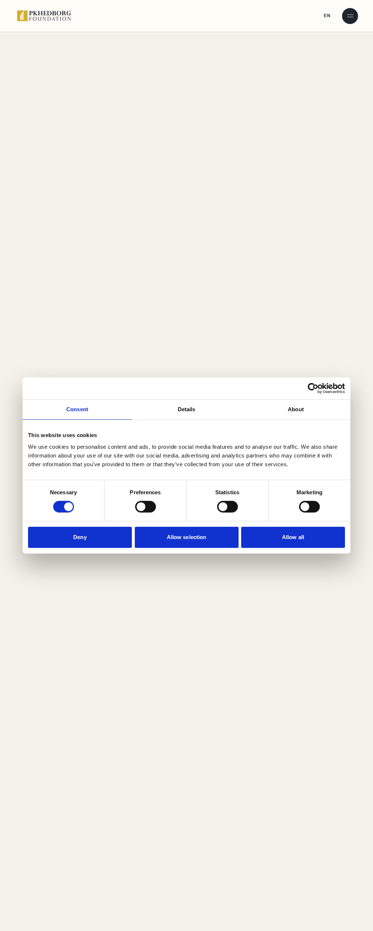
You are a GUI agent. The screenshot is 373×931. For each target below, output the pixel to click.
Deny (79, 537)
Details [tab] (187, 409)
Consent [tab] (77, 409)
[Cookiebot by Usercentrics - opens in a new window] (313, 388)
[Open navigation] (350, 16)
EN (327, 15)
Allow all (293, 537)
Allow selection (187, 537)
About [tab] (296, 409)
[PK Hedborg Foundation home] (46, 15)
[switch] (145, 506)
